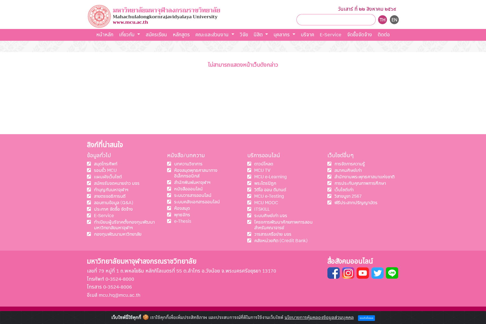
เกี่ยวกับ (127, 35)
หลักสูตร (181, 35)
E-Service (330, 35)
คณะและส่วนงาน (212, 35)
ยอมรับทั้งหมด (366, 318)
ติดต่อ (384, 35)
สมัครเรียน (156, 35)
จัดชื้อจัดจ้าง (359, 35)
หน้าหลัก (104, 35)
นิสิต (259, 35)
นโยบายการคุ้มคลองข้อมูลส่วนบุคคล (319, 317)
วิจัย (244, 35)
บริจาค (307, 35)
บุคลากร (282, 35)
